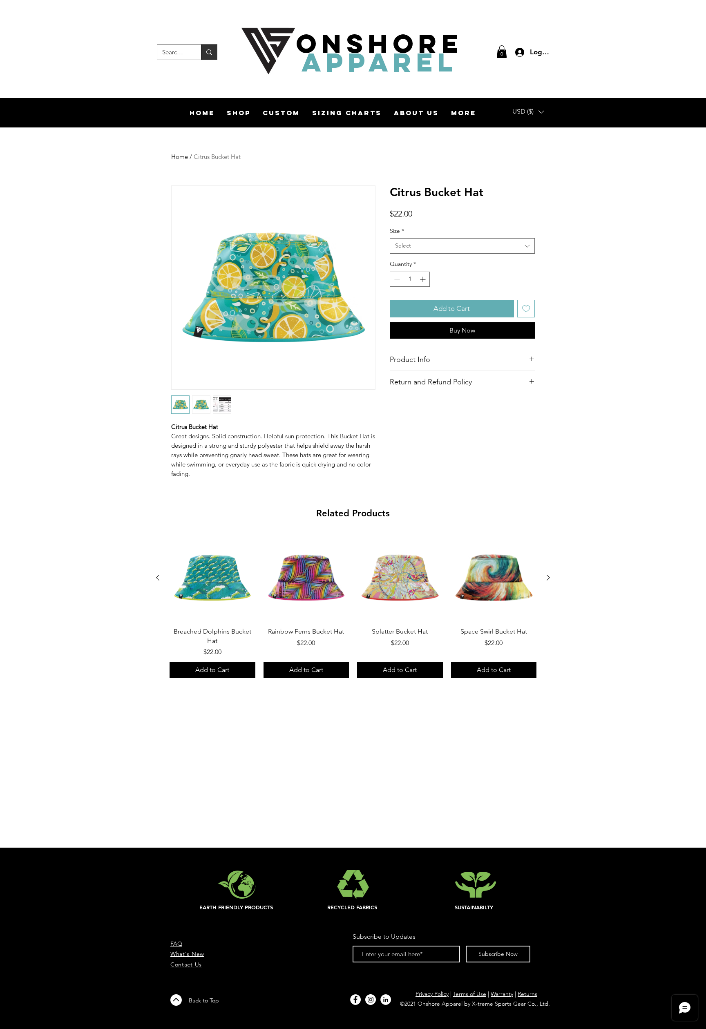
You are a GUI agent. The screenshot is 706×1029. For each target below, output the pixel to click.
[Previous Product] (158, 578)
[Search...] (209, 52)
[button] (501, 51)
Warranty (502, 994)
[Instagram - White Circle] (370, 999)
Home (179, 157)
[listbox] (528, 111)
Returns (527, 994)
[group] (353, 607)
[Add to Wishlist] (526, 309)
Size (397, 230)
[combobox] (462, 246)
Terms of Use (469, 994)
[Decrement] (396, 279)
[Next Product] (548, 578)
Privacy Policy (432, 994)
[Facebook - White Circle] (355, 999)
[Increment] (423, 279)
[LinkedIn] (385, 999)
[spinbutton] (409, 279)
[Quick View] (212, 578)
